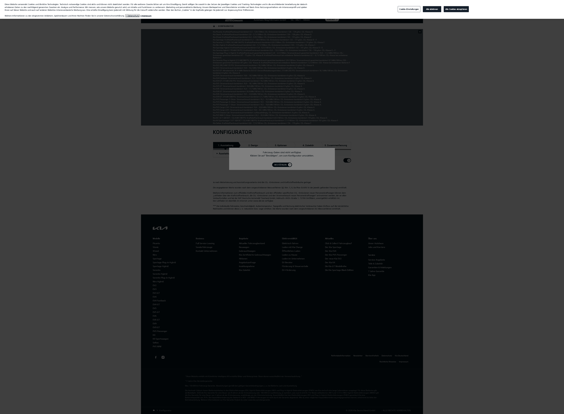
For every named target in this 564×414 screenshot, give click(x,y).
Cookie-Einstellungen (409, 9)
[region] (282, 9)
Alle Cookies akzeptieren (456, 9)
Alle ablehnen (432, 9)
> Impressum (145, 16)
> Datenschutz (132, 16)
